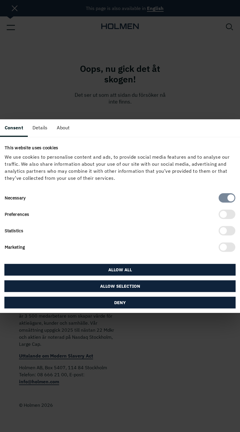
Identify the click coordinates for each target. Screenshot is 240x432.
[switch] (227, 214)
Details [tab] (40, 127)
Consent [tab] (14, 127)
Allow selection (120, 286)
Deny (120, 302)
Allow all (120, 269)
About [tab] (63, 127)
